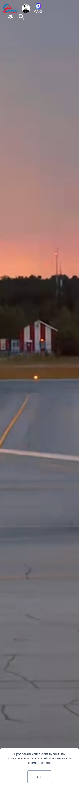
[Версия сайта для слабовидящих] (10, 17)
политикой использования (51, 758)
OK (39, 777)
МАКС (38, 11)
